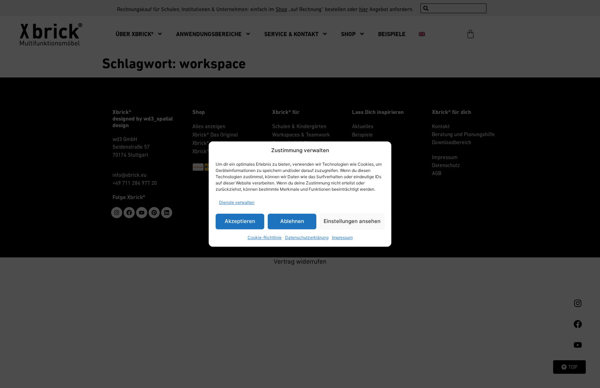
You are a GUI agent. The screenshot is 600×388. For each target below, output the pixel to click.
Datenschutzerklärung (306, 237)
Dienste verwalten (237, 202)
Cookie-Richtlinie (265, 237)
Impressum (342, 237)
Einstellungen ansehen (352, 221)
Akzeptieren (240, 221)
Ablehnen (292, 221)
